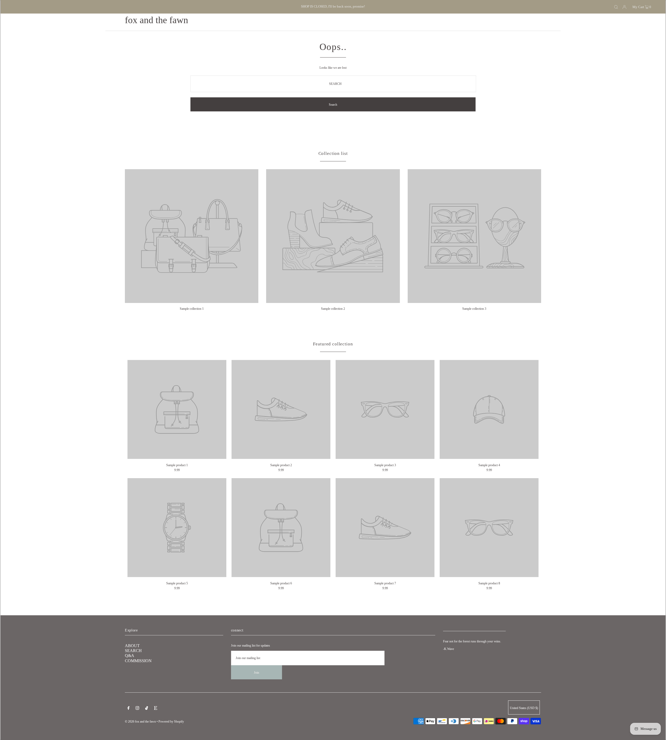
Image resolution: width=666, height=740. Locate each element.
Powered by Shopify (171, 721)
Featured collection (333, 343)
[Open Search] (616, 6)
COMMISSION (138, 661)
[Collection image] (192, 301)
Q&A (129, 655)
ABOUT (132, 645)
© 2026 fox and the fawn (140, 721)
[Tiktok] (146, 708)
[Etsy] (155, 708)
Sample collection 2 (333, 309)
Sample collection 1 (192, 309)
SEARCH (133, 650)
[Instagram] (137, 708)
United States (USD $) (524, 708)
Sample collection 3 (474, 309)
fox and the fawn (156, 20)
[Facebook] (128, 708)
